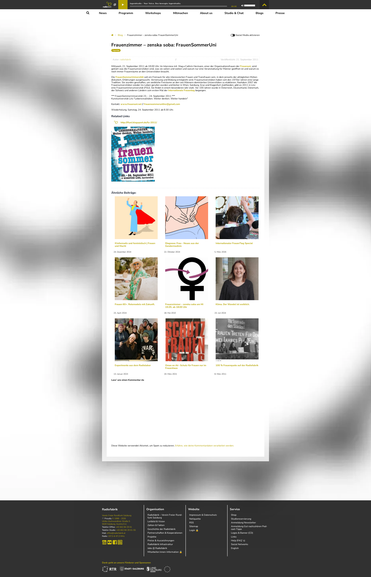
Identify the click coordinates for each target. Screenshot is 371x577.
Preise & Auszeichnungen (161, 540)
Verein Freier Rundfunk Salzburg (116, 515)
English (235, 548)
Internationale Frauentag (181, 90)
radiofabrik (125, 59)
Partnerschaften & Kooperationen (165, 532)
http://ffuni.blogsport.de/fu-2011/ (139, 122)
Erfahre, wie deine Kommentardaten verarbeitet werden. (204, 445)
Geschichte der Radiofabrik (162, 529)
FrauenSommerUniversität (130, 77)
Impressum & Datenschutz (203, 515)
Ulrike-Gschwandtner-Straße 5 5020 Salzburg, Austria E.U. (116, 522)
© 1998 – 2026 (119, 518)
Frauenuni (245, 66)
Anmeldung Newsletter (243, 522)
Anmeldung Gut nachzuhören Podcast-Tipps (249, 528)
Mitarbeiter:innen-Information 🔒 (165, 552)
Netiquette (195, 518)
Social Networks (239, 544)
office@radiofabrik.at (116, 533)
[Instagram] (120, 542)
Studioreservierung (241, 518)
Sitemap (193, 526)
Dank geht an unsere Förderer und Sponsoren (126, 562)
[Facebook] (114, 542)
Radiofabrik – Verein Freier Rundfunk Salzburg (165, 516)
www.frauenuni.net (131, 104)
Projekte (152, 536)
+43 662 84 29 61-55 (126, 530)
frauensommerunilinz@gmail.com (162, 104)
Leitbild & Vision (156, 521)
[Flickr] (109, 542)
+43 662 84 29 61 (124, 527)
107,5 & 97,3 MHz (116, 536)
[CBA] (104, 542)
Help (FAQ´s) (238, 540)
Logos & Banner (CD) (242, 532)
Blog (120, 35)
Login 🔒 (194, 530)
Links (234, 536)
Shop (233, 515)
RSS (191, 522)
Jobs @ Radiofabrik (157, 548)
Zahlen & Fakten (156, 525)
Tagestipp (115, 50)
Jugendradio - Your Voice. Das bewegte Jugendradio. (155, 3)
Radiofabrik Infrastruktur (160, 544)
